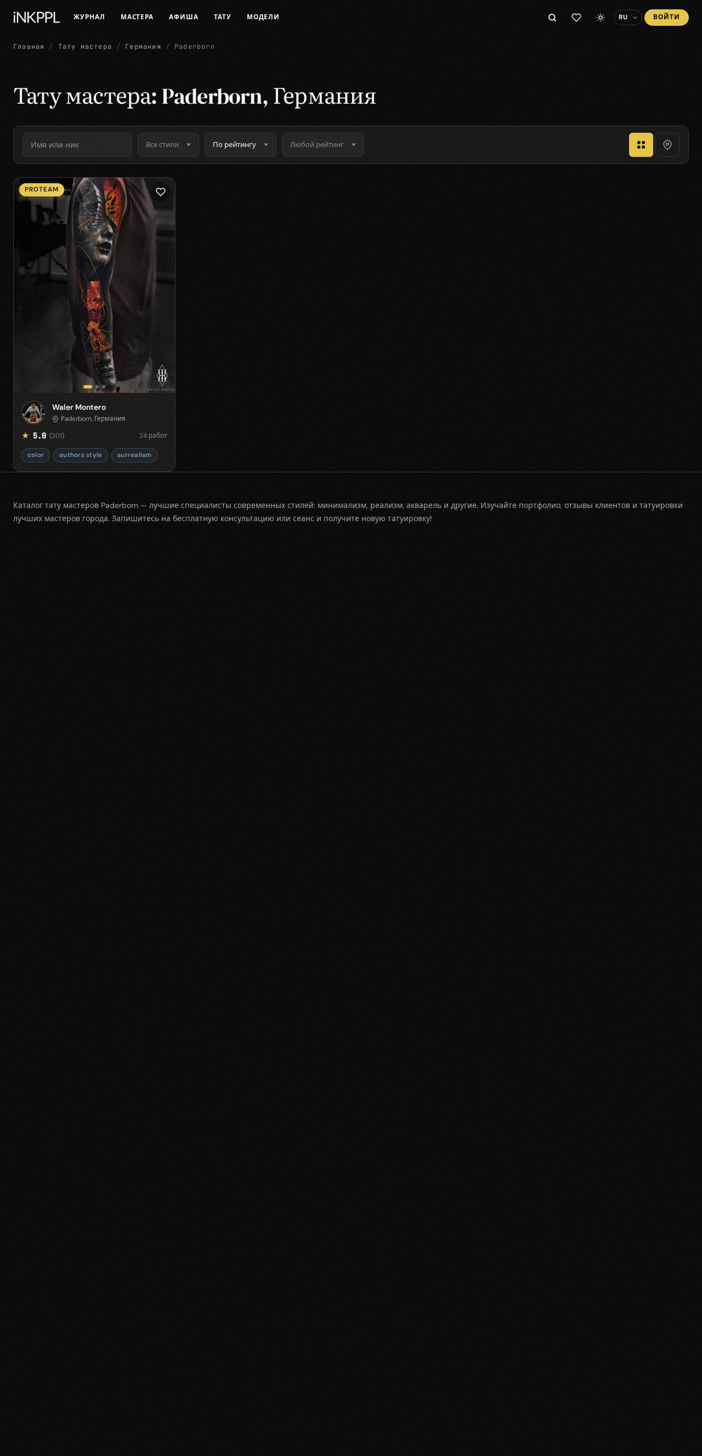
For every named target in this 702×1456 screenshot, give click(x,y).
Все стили (162, 144)
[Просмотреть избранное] (576, 18)
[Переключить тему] (601, 18)
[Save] (161, 192)
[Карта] (667, 145)
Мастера (137, 17)
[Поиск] (552, 18)
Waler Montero (79, 407)
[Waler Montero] (94, 285)
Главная (28, 46)
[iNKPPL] (36, 18)
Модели (263, 17)
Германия (143, 46)
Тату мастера (85, 46)
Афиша (184, 17)
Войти (666, 17)
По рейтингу (234, 144)
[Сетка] (641, 145)
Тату (222, 17)
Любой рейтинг (317, 144)
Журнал (89, 17)
